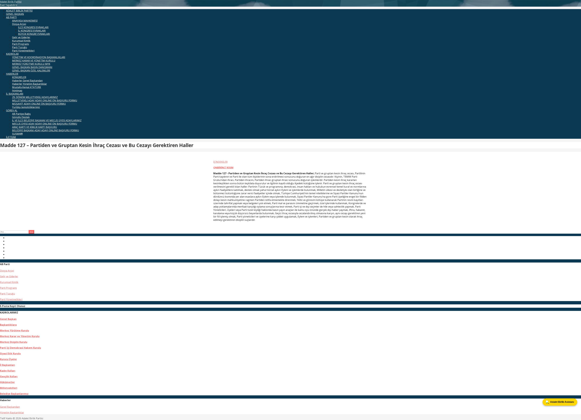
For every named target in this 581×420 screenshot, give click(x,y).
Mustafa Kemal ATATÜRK (26, 87)
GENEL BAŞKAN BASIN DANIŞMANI (32, 67)
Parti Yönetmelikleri (23, 50)
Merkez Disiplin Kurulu (13, 342)
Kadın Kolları (7, 370)
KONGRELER (19, 77)
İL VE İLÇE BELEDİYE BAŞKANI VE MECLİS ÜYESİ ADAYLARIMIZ (47, 120)
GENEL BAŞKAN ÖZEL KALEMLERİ (31, 70)
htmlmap (17, 90)
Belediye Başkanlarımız (14, 393)
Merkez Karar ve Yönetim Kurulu (19, 336)
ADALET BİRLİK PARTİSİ (19, 10)
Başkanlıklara (8, 324)
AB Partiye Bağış (21, 113)
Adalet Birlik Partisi (10, 1)
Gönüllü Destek (21, 117)
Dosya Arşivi (19, 24)
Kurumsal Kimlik (21, 40)
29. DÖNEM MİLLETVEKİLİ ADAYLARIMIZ (35, 97)
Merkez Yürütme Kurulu (14, 330)
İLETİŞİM (11, 137)
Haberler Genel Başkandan (27, 80)
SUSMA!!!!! (17, 133)
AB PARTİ (11, 17)
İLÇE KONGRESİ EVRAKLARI (33, 27)
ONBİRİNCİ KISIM (223, 167)
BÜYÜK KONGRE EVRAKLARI (34, 34)
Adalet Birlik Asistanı (562, 402)
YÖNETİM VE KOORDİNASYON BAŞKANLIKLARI (38, 57)
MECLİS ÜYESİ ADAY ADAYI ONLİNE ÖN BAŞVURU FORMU (44, 123)
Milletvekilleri (8, 388)
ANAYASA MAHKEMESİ (25, 20)
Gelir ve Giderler (21, 37)
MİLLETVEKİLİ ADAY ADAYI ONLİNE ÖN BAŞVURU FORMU (44, 100)
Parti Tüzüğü (19, 47)
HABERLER (12, 74)
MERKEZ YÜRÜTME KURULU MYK (31, 64)
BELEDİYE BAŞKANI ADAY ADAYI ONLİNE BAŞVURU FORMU (45, 130)
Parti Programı (20, 44)
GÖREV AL (11, 110)
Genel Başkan (8, 319)
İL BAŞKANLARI (14, 94)
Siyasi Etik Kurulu (10, 353)
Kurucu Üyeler (8, 359)
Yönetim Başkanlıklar (12, 412)
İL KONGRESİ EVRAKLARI (32, 30)
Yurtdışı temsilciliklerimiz (26, 107)
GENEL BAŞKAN (15, 14)
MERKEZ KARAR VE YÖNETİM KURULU (33, 60)
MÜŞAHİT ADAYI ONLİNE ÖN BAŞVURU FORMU (39, 103)
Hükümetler (7, 382)
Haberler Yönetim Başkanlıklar (29, 84)
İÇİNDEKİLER (220, 162)
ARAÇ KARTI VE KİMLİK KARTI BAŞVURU (34, 127)
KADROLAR (12, 54)
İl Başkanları (7, 365)
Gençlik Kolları (9, 376)
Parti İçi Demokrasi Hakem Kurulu (20, 347)
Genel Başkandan (10, 407)
